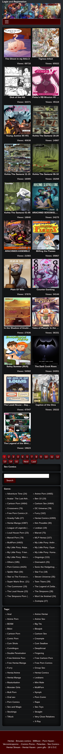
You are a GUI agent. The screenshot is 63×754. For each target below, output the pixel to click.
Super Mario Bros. (18, 581)
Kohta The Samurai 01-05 (17, 212)
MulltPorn (39, 687)
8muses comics (23, 741)
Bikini (9, 628)
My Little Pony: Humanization (47, 552)
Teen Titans (42, 581)
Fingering (39, 653)
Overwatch (42, 562)
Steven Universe (45, 576)
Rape (37, 702)
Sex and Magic (14, 707)
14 (10, 461)
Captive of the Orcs (46, 405)
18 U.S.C (52, 747)
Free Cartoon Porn (44, 658)
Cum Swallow (41, 643)
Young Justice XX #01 (17, 135)
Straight (38, 712)
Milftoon (37, 741)
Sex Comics (53, 744)
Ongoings (42, 557)
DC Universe (43, 508)
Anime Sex (40, 619)
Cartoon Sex (44, 503)
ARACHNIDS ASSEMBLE (17, 251)
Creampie (39, 638)
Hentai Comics (45, 518)
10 (46, 457)
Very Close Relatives (45, 716)
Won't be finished (45, 596)
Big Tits (38, 624)
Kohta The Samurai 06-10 (46, 174)
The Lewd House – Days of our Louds (17, 405)
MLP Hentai (43, 537)
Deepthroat (40, 648)
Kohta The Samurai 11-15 (17, 174)
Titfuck (10, 716)
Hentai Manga (17, 523)
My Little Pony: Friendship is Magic (19, 552)
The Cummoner (17, 586)
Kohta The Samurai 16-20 (46, 135)
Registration (20, 1)
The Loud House (17, 591)
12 (57, 457)
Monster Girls (13, 687)
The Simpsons (44, 591)
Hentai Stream (13, 747)
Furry (40, 513)
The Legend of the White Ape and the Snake (17, 443)
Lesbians (39, 677)
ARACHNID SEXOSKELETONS (45, 212)
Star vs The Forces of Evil (19, 576)
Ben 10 (40, 498)
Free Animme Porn (16, 658)
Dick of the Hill (17, 97)
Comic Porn (13, 638)
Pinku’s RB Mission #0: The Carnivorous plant (45, 97)
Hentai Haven (28, 747)
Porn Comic (40, 697)
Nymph (38, 692)
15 (16, 461)
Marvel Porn (15, 537)
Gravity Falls (15, 518)
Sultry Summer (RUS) (17, 366)
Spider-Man (15, 572)
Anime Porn (44, 493)
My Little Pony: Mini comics (19, 557)
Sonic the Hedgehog (47, 567)
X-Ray (38, 721)
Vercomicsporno (11, 744)
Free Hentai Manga (16, 663)
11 (52, 457)
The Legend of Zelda (47, 586)
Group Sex (40, 668)
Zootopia (41, 601)
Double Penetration (16, 653)
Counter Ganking (46, 289)
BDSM (10, 624)
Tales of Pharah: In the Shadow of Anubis (45, 328)
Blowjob (38, 628)
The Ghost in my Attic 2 (17, 59)
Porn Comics (17, 567)
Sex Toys (39, 707)
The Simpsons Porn (19, 596)
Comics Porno (28, 744)
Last (34, 461)
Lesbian (41, 528)
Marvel (40, 533)
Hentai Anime (13, 672)
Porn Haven (48, 741)
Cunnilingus (13, 648)
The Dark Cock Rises (46, 366)
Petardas (41, 744)
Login (5, 1)
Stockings (12, 712)
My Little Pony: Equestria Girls (47, 547)
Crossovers (15, 508)
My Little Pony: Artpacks (19, 547)
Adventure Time (17, 493)
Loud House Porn (18, 533)
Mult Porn (12, 692)
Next (26, 461)
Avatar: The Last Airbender (19, 498)
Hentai (11, 741)
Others (13, 562)
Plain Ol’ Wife (17, 289)
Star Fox (41, 572)
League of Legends (19, 528)
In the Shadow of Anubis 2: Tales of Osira (17, 328)
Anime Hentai (41, 614)
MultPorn (15, 542)
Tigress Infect (46, 59)
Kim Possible (43, 523)
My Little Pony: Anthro (47, 542)
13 (5, 461)
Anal (9, 614)
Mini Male (39, 682)
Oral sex (11, 697)
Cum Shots (12, 643)
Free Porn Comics (19, 513)
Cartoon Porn (17, 503)
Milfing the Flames (45, 251)
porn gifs (41, 747)
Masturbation (13, 682)
